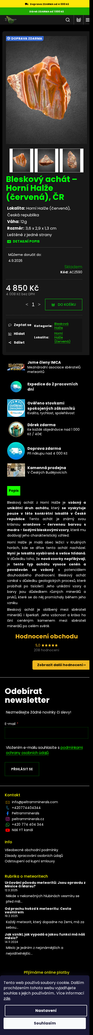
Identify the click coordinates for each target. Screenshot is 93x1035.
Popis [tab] (14, 490)
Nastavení (46, 1010)
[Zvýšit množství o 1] (39, 302)
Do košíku (67, 304)
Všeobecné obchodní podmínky (31, 850)
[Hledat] (67, 19)
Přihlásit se (22, 769)
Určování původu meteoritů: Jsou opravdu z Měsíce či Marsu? (45, 884)
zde (7, 998)
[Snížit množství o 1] (27, 302)
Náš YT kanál (22, 830)
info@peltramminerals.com (35, 802)
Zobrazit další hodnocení (60, 664)
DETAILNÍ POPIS (26, 241)
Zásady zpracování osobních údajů (34, 855)
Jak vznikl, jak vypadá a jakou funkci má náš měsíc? (45, 936)
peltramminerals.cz (28, 819)
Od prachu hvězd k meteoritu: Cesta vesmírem (38, 910)
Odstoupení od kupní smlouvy (30, 861)
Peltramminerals (25, 813)
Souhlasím (45, 1023)
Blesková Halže (61, 325)
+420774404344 (26, 807)
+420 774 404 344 (28, 824)
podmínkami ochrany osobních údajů (44, 750)
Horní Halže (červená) (62, 337)
